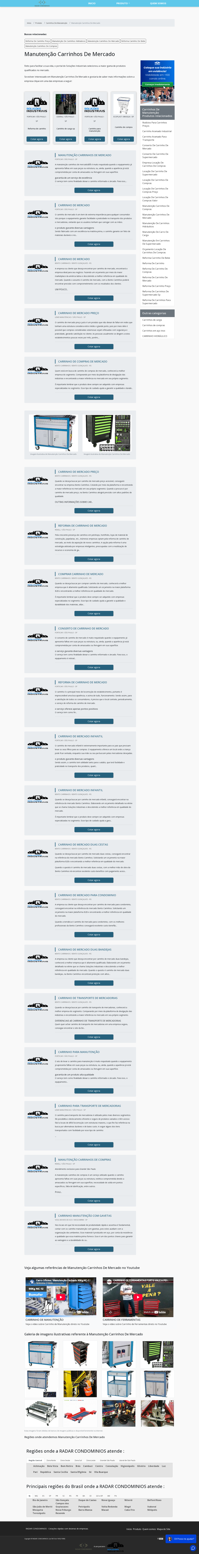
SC (64, 1496)
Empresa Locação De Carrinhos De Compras (154, 164)
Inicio (92, 3)
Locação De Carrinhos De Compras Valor (155, 199)
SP (50, 1496)
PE (77, 1496)
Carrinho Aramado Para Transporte (154, 138)
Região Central (35, 1460)
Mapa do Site (163, 1529)
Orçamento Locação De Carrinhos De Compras (154, 251)
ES (43, 1496)
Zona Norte (51, 1460)
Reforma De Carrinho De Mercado (155, 279)
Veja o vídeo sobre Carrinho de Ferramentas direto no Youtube (135, 1324)
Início (129, 1529)
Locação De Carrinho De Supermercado (154, 173)
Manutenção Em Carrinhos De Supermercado (156, 242)
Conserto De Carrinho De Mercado (155, 147)
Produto (122, 3)
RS (70, 1496)
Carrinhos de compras (153, 325)
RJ (29, 1496)
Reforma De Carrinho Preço (37, 41)
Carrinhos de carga (152, 319)
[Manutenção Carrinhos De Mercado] (37, 104)
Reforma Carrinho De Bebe (133, 41)
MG (36, 1496)
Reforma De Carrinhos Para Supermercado (156, 302)
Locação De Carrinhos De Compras (155, 181)
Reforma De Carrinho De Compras (155, 270)
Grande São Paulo (107, 1460)
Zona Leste (90, 1460)
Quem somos (158, 3)
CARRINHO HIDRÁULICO (154, 336)
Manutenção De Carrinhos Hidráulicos (68, 41)
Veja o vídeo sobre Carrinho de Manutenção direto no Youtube (57, 1324)
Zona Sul (78, 1460)
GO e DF (99, 1496)
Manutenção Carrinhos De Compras (41, 46)
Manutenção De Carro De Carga (155, 233)
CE (90, 1496)
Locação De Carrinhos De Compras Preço (155, 190)
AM (108, 1496)
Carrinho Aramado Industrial (157, 131)
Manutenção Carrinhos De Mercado (103, 41)
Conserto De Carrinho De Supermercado (155, 155)
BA (84, 1496)
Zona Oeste (65, 1460)
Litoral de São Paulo (127, 1460)
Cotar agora (37, 139)
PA (116, 1496)
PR (57, 1496)
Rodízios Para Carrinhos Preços (154, 124)
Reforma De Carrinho (153, 263)
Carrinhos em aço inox (153, 330)
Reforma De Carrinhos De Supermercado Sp (155, 293)
